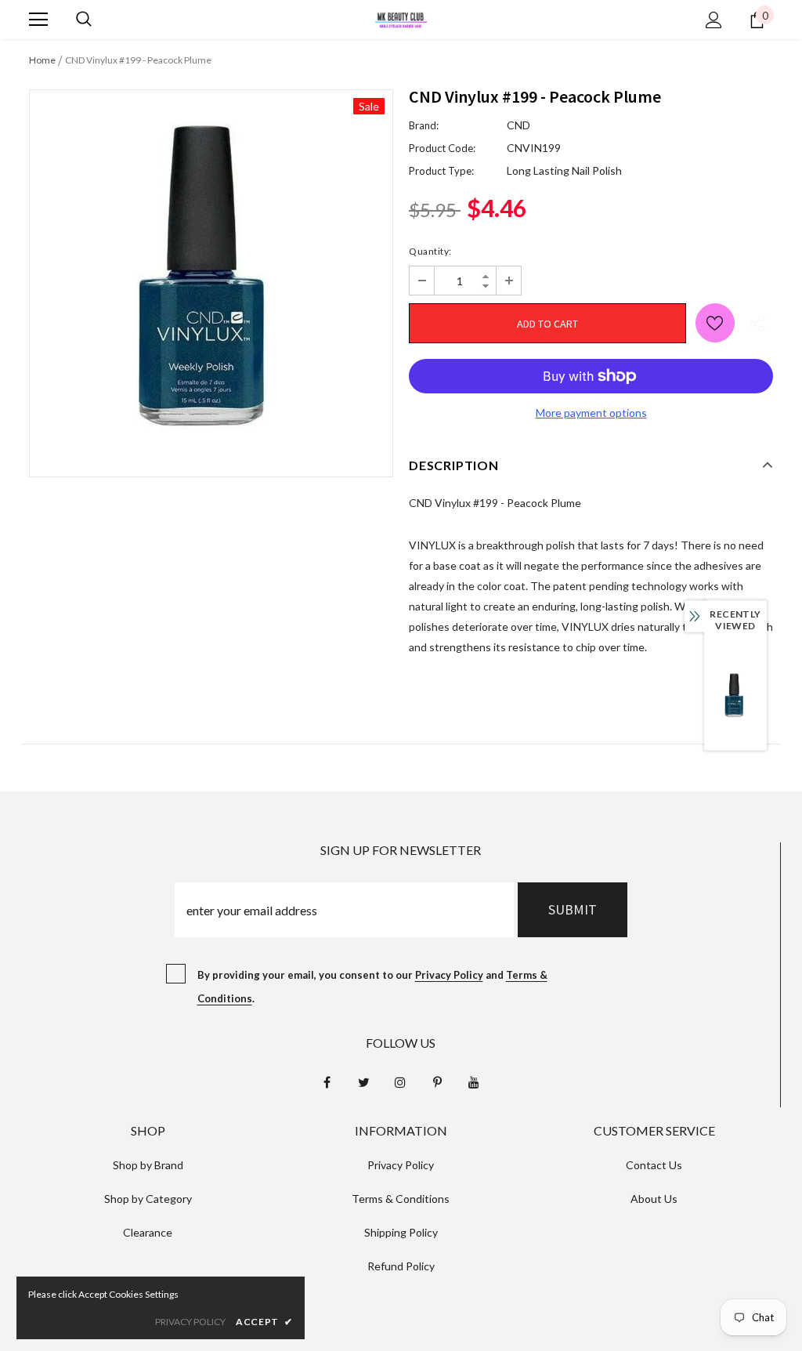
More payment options (591, 412)
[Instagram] (400, 1081)
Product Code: (442, 148)
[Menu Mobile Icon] (38, 19)
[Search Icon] (84, 19)
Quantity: (430, 251)
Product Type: (441, 171)
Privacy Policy (449, 975)
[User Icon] (714, 20)
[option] (211, 271)
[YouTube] (474, 1081)
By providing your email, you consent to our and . (372, 987)
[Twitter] (363, 1081)
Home (42, 60)
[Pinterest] (437, 1081)
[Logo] (401, 18)
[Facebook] (326, 1081)
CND (518, 125)
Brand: (424, 125)
